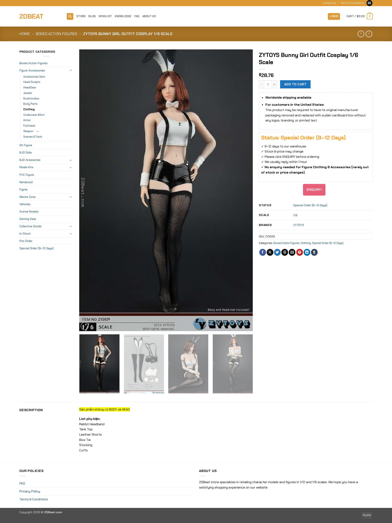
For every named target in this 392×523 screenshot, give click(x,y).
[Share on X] (270, 252)
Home (24, 33)
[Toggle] (70, 70)
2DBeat (31, 16)
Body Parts (30, 104)
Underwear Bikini (34, 115)
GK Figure (25, 145)
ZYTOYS (298, 225)
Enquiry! (314, 190)
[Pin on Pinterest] (299, 252)
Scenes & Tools (32, 136)
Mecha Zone (27, 197)
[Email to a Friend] (292, 252)
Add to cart (295, 84)
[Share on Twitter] (277, 252)
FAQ (136, 16)
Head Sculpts (31, 82)
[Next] (244, 190)
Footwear (29, 125)
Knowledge (123, 16)
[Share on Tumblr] (314, 252)
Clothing (29, 109)
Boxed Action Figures (56, 33)
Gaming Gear (27, 219)
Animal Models (28, 211)
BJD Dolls (25, 152)
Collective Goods (30, 226)
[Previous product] (369, 34)
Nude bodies (31, 98)
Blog (92, 16)
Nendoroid (26, 182)
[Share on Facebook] (262, 252)
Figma (23, 189)
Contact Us (329, 3)
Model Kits (26, 167)
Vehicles (24, 204)
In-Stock (25, 233)
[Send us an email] (369, 3)
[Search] (70, 16)
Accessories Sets (34, 76)
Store (81, 16)
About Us (149, 16)
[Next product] (361, 34)
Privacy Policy (29, 491)
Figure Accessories (32, 70)
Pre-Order (25, 241)
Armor (27, 120)
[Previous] (88, 190)
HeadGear (29, 87)
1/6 (295, 215)
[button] (334, 16)
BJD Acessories (29, 160)
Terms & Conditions (352, 3)
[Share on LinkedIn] (307, 252)
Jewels (27, 93)
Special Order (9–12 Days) (36, 248)
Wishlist (105, 16)
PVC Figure (26, 175)
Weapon (28, 131)
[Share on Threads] (284, 252)
